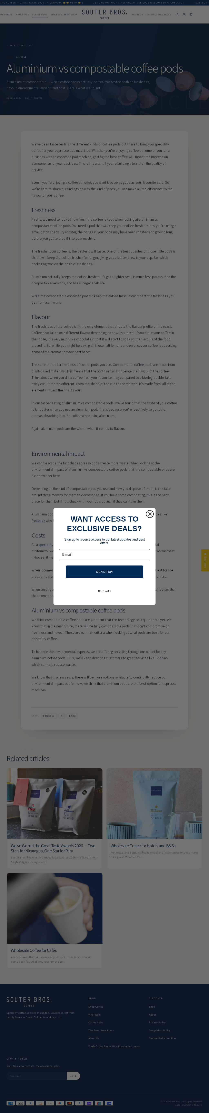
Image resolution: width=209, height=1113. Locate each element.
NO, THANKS (104, 590)
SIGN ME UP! (104, 572)
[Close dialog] (149, 514)
